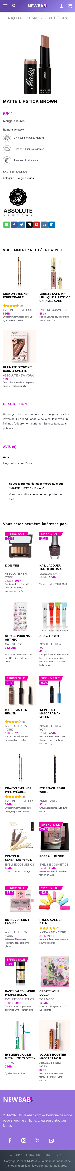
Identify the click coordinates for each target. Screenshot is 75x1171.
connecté (36, 494)
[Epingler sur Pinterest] (36, 225)
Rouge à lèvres (55, 18)
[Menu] (5, 6)
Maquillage (16, 18)
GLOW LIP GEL (49, 636)
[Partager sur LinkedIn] (51, 225)
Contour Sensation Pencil (18, 858)
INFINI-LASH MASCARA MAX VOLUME (49, 714)
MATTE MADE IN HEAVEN (16, 712)
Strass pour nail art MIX (18, 638)
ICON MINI (12, 565)
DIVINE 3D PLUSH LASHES (17, 921)
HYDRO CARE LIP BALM (51, 921)
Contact (59, 1155)
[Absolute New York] (18, 202)
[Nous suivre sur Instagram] (23, 1141)
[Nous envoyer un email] (51, 1141)
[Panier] (70, 5)
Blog (46, 1155)
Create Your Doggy (49, 993)
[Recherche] (13, 6)
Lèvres (34, 18)
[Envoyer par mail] (29, 225)
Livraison (33, 1155)
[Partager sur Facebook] (14, 225)
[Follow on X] (37, 1141)
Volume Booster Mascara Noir (52, 1056)
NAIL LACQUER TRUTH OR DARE (51, 567)
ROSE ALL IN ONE (51, 856)
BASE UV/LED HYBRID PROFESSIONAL (20, 993)
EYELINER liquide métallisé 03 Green (20, 1056)
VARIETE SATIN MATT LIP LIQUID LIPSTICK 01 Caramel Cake (55, 297)
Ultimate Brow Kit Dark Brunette (17, 369)
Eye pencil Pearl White (52, 790)
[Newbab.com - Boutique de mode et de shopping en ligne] (38, 6)
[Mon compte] (62, 5)
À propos (17, 1155)
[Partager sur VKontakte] (44, 225)
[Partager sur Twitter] (21, 225)
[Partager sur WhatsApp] (6, 225)
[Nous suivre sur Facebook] (10, 1141)
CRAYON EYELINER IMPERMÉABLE (16, 295)
